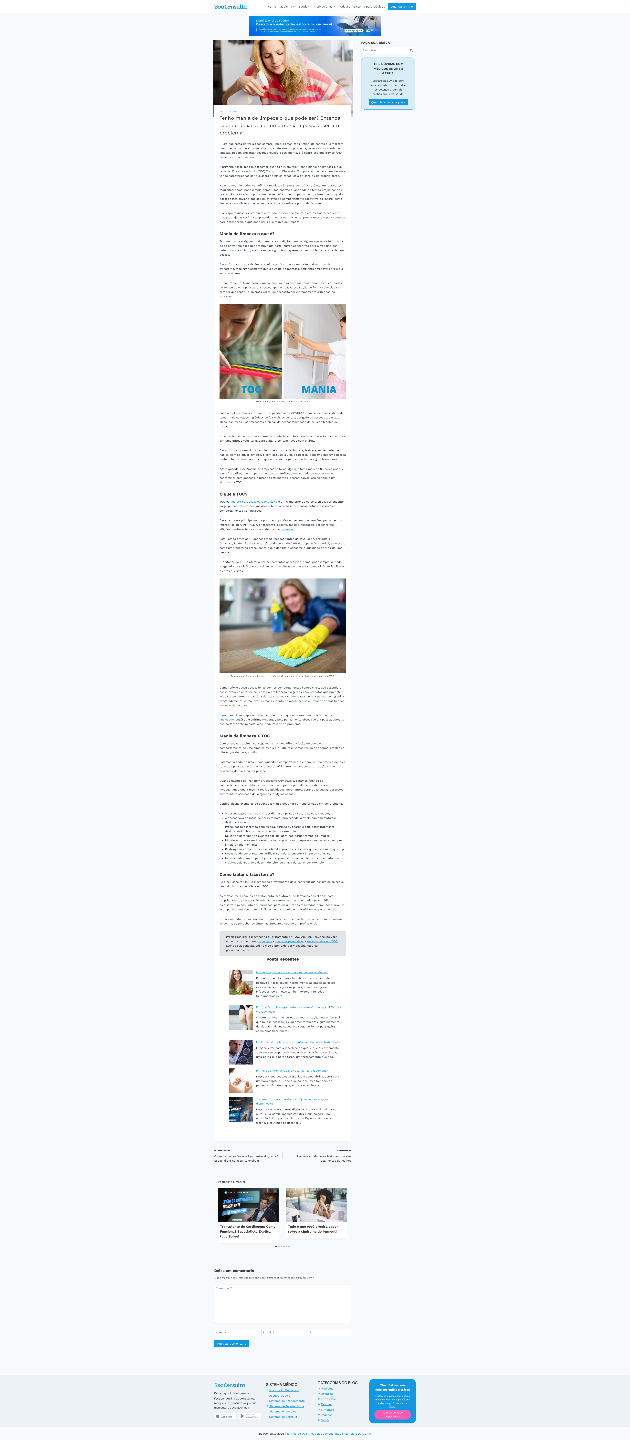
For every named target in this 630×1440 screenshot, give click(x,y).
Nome (221, 1332)
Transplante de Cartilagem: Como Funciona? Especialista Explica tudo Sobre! (247, 1231)
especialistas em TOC (322, 941)
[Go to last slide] (224, 1215)
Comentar (224, 1288)
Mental (224, 112)
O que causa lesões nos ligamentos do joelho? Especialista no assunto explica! (246, 1155)
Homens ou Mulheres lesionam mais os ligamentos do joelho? (324, 1155)
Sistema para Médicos (369, 6)
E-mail (268, 1332)
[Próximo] (341, 1215)
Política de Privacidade (325, 1433)
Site (312, 1332)
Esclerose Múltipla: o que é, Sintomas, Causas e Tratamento (298, 1042)
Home (272, 6)
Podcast (344, 6)
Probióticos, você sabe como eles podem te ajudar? (292, 972)
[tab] (276, 1246)
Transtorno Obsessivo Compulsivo (254, 501)
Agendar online (402, 6)
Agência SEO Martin (357, 1433)
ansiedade (227, 719)
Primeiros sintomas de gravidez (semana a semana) (292, 1070)
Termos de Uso (297, 1433)
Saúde (233, 112)
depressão (288, 529)
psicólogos (264, 941)
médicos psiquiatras (289, 941)
